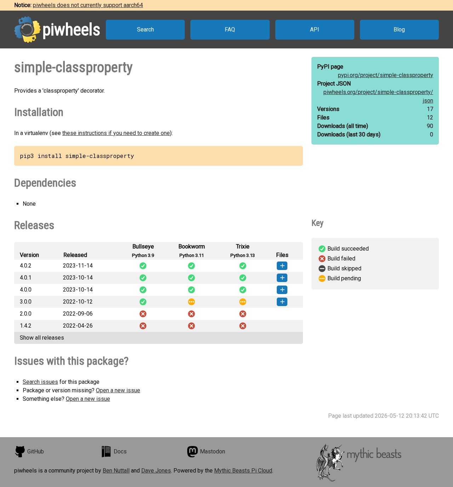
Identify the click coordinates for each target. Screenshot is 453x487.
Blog (399, 29)
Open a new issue (118, 390)
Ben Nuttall (116, 470)
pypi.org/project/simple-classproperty (385, 75)
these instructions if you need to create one (116, 133)
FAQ (230, 29)
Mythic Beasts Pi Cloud (243, 470)
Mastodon (212, 451)
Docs (120, 451)
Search (145, 29)
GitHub (35, 451)
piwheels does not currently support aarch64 (88, 5)
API (314, 29)
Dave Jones (156, 470)
